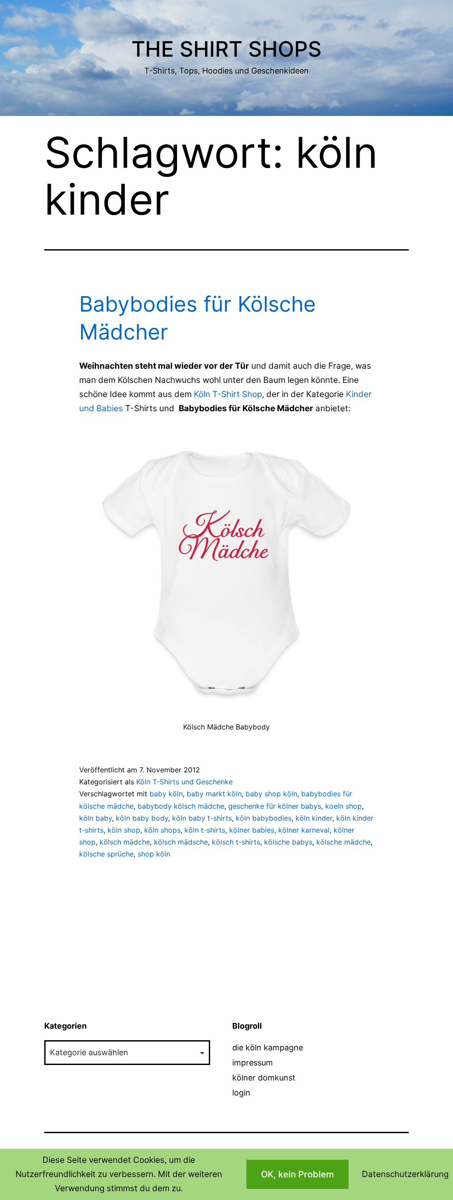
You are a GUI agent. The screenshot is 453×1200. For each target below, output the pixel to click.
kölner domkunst (264, 1077)
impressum (252, 1062)
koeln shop (343, 806)
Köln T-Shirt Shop (228, 394)
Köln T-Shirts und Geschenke (184, 781)
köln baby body (142, 818)
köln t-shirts (204, 830)
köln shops (162, 830)
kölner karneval (304, 830)
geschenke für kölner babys (274, 806)
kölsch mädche (125, 841)
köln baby (95, 818)
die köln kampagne (267, 1047)
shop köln (154, 853)
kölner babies (251, 830)
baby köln (166, 793)
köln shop (123, 830)
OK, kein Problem (297, 1174)
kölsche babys (288, 841)
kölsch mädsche (181, 841)
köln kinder (314, 818)
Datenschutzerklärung (405, 1174)
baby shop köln (271, 793)
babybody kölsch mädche (181, 806)
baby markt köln (214, 793)
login (241, 1092)
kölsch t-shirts (236, 841)
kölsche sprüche (106, 853)
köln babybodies (264, 818)
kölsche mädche (343, 841)
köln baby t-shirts (202, 818)
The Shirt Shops (226, 49)
